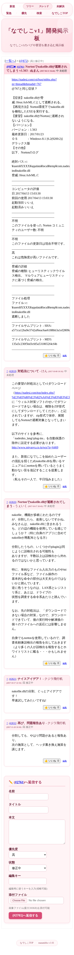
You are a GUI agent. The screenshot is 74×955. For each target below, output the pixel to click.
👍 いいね (52, 355)
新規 (12, 6)
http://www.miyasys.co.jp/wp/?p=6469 (35, 447)
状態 (12, 862)
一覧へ (10, 60)
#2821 (12, 679)
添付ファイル (18, 894)
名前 (12, 791)
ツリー (30, 6)
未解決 (61, 6)
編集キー (15, 875)
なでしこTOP (60, 13)
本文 (12, 817)
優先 (24, 13)
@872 (23, 60)
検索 (39, 13)
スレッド (44, 6)
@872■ (11, 66)
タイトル (15, 804)
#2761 (20, 67)
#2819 (12, 371)
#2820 (12, 502)
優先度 (13, 849)
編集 (65, 355)
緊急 (9, 13)
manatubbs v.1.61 (46, 943)
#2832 (12, 723)
